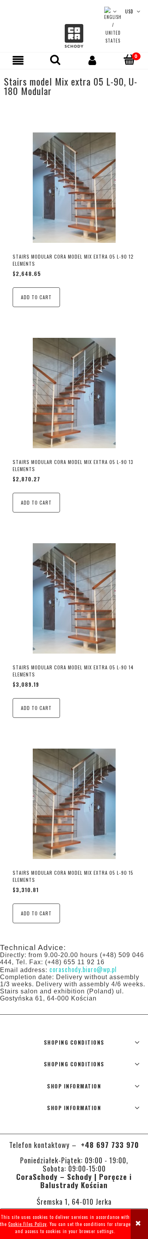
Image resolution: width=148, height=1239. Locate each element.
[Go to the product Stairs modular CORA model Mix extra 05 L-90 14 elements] (74, 598)
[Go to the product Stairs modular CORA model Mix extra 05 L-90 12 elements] (74, 187)
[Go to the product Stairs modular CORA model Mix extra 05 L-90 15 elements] (74, 803)
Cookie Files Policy (27, 1224)
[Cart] (129, 59)
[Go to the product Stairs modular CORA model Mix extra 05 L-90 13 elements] (74, 393)
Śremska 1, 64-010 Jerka (74, 1201)
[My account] (92, 60)
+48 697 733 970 (109, 1144)
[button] (18, 60)
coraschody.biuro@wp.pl (83, 969)
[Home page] (74, 36)
